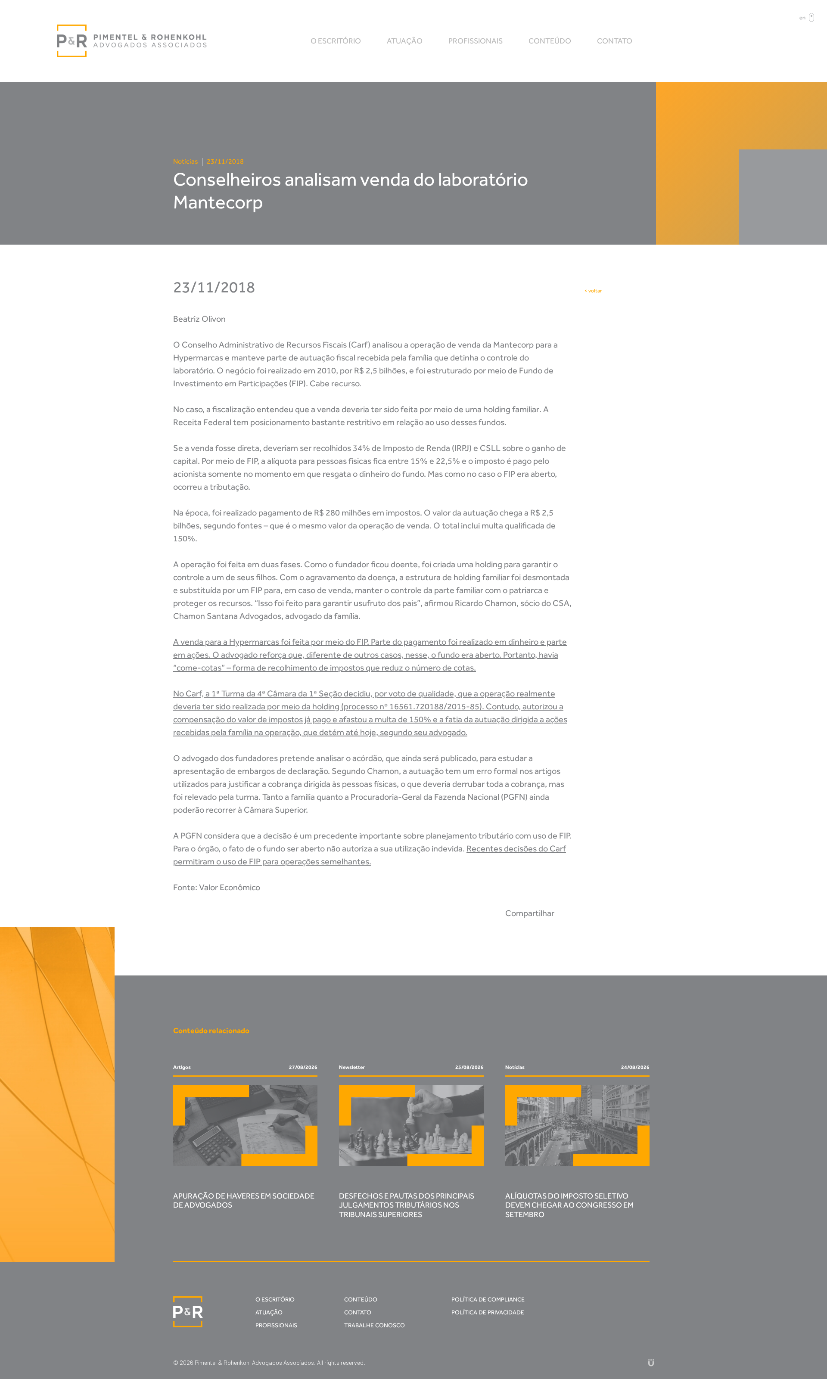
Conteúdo (550, 41)
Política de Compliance (488, 1299)
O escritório (336, 41)
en (802, 17)
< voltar (593, 291)
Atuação (405, 41)
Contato (614, 41)
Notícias (185, 161)
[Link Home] (132, 41)
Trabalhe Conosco (374, 1325)
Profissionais (475, 41)
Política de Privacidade (487, 1312)
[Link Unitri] (651, 1362)
